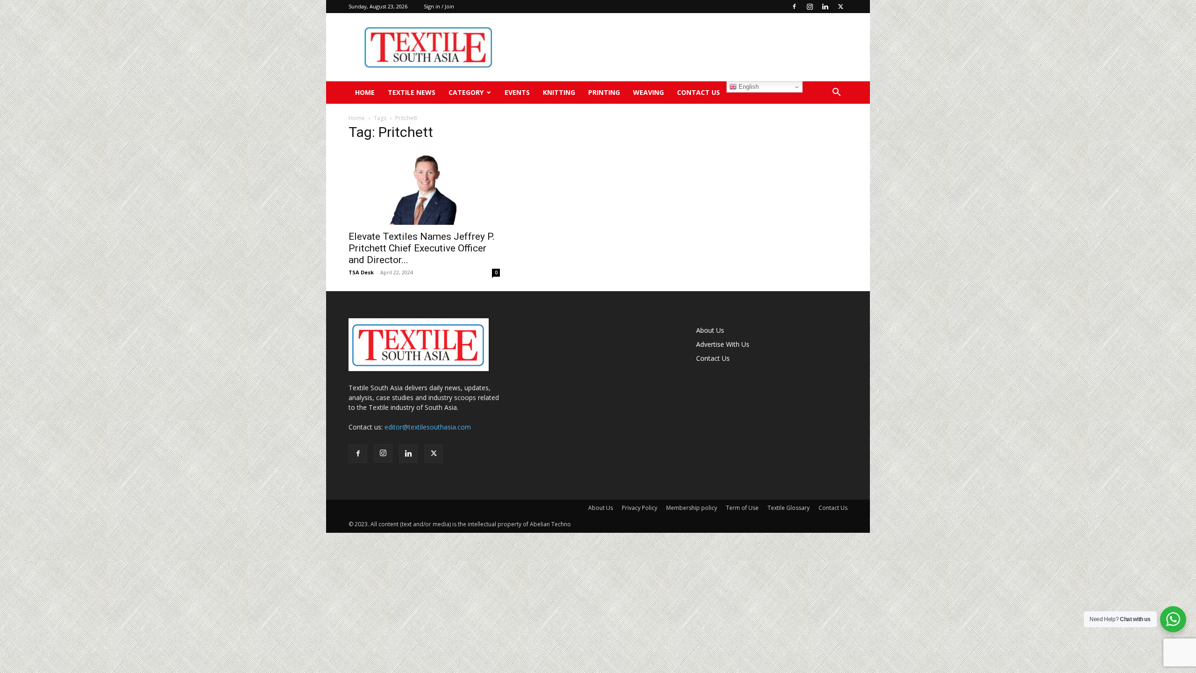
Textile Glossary (789, 508)
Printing (604, 92)
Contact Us (698, 92)
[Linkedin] (825, 6)
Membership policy (691, 508)
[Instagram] (810, 6)
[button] (836, 93)
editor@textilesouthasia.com (427, 426)
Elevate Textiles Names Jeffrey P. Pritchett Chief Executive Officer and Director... (422, 248)
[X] (840, 6)
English (748, 86)
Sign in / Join (439, 6)
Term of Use (742, 508)
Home (365, 92)
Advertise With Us (722, 344)
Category (466, 92)
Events (517, 92)
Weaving (648, 92)
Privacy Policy (639, 508)
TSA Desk (361, 272)
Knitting (559, 92)
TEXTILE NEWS (411, 92)
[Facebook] (794, 6)
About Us (710, 330)
